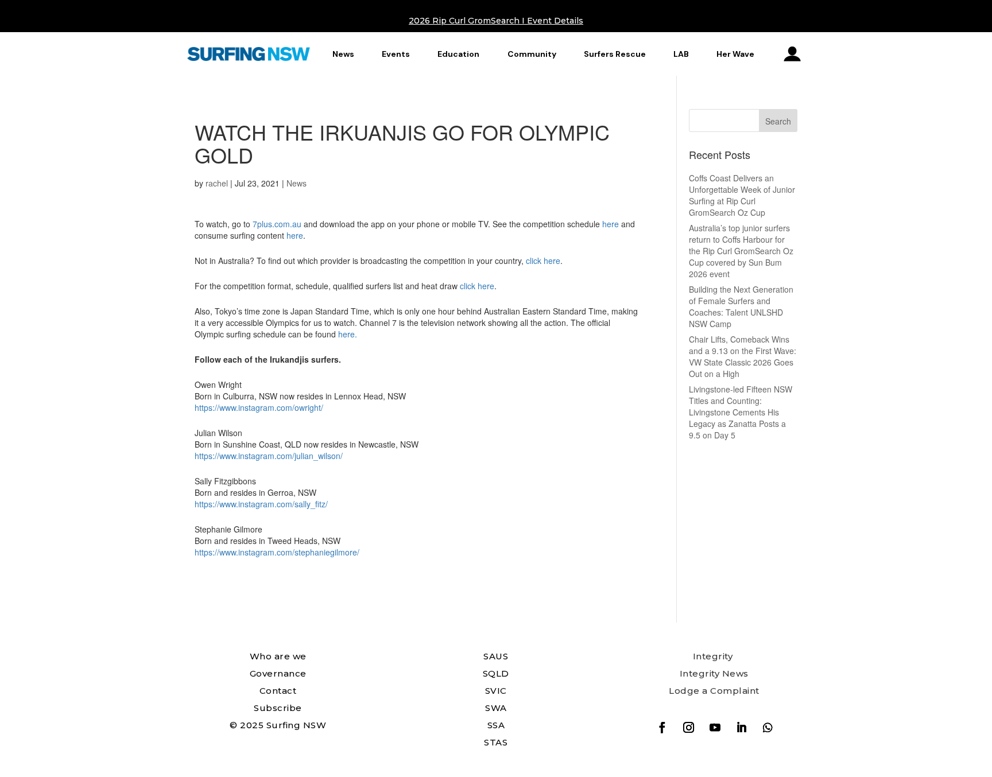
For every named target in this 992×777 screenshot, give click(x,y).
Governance (278, 673)
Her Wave (735, 54)
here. (347, 334)
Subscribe (278, 707)
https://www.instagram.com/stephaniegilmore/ (277, 552)
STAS (495, 742)
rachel (217, 183)
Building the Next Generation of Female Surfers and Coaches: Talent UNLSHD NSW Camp (741, 306)
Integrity (713, 656)
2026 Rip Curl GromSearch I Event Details (496, 20)
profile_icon (792, 54)
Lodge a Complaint (714, 690)
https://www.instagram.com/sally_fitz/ (261, 504)
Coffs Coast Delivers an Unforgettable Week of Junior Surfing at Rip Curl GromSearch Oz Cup (742, 195)
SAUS (495, 656)
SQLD (496, 673)
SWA (496, 707)
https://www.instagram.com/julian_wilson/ (269, 455)
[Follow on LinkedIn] (741, 728)
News (343, 54)
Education (458, 54)
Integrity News (714, 673)
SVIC (496, 690)
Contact (278, 690)
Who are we (278, 656)
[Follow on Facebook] (662, 728)
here (610, 224)
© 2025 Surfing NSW (278, 725)
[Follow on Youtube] (715, 728)
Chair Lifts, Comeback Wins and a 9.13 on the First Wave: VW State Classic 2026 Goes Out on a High (742, 356)
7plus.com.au (277, 224)
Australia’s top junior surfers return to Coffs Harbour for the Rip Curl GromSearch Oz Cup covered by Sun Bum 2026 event (741, 250)
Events (396, 54)
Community (531, 54)
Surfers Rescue (615, 54)
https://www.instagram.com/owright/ (259, 407)
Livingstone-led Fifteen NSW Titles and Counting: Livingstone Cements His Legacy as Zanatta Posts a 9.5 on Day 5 (740, 412)
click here (543, 260)
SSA (496, 725)
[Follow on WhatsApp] (767, 728)
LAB (681, 54)
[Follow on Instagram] (688, 728)
